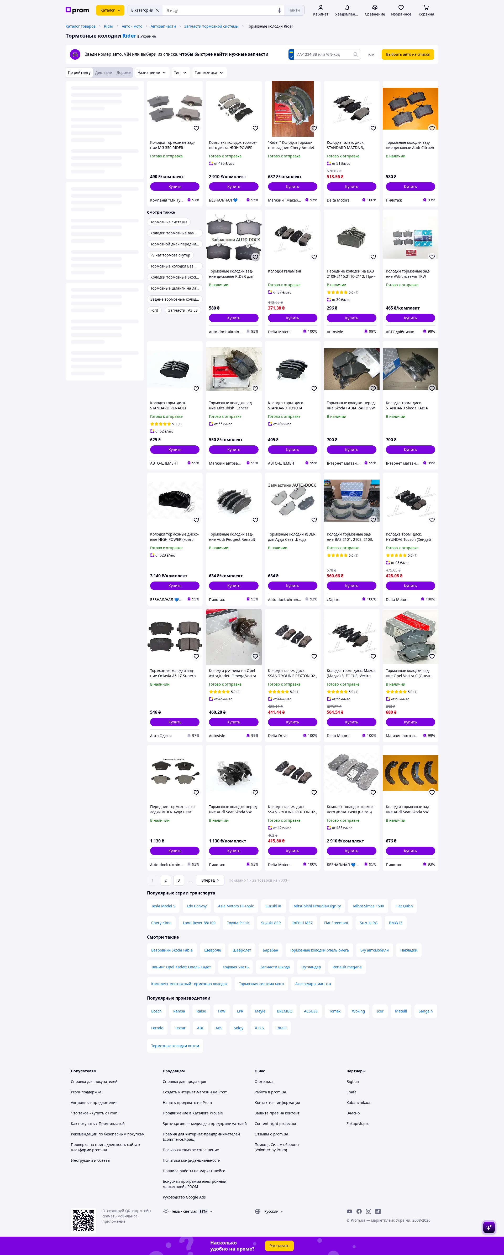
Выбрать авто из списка (408, 54)
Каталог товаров (81, 26)
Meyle (260, 1011)
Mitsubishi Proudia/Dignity (317, 905)
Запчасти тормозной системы (211, 26)
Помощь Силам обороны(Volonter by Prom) (277, 1147)
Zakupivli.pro (357, 1123)
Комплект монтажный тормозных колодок (189, 983)
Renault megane (347, 966)
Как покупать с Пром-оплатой (98, 1123)
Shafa (351, 1091)
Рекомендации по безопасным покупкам (107, 1133)
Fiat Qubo (404, 905)
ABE (200, 1027)
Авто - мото (132, 26)
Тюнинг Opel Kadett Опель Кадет (181, 966)
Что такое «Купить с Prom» (95, 1112)
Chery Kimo (161, 922)
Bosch (156, 1011)
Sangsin (426, 1011)
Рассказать (279, 1245)
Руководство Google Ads (184, 1197)
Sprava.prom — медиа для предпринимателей (205, 1123)
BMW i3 (395, 922)
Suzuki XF (273, 905)
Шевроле (212, 950)
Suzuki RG (368, 922)
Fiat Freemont (336, 922)
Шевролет (242, 950)
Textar (180, 1027)
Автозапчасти (163, 26)
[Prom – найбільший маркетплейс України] (77, 10)
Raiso (201, 1011)
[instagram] (368, 1211)
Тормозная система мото (261, 983)
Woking (358, 1011)
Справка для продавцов (184, 1081)
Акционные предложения (94, 1102)
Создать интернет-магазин (187, 1091)
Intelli (281, 1027)
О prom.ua (264, 1081)
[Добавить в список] (196, 128)
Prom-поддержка (86, 1091)
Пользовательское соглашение (191, 1149)
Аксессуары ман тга (313, 983)
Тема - (184, 1211)
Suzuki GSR (271, 922)
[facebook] (359, 1211)
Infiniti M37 (302, 922)
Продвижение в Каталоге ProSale (193, 1112)
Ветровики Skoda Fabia (172, 950)
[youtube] (349, 1211)
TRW (221, 1011)
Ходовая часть (236, 966)
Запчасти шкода (275, 966)
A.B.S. (260, 1027)
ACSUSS (311, 1011)
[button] (175, 186)
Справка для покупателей (94, 1081)
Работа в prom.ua (270, 1091)
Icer (380, 1011)
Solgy (238, 1027)
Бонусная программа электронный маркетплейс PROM (194, 1184)
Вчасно (353, 1112)
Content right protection (276, 1123)
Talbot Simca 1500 (368, 905)
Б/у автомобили (374, 950)
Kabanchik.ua (358, 1102)
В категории (142, 10)
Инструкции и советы (90, 1160)
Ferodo (157, 1027)
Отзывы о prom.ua (271, 1133)
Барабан (270, 950)
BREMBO (284, 1011)
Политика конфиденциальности (191, 1160)
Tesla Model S (163, 905)
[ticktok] (378, 1211)
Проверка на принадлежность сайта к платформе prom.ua (105, 1147)
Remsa (179, 1011)
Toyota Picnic (238, 922)
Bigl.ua (352, 1081)
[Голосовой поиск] (279, 10)
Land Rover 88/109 (199, 922)
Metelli (401, 1011)
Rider (108, 26)
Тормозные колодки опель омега (319, 950)
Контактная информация (277, 1102)
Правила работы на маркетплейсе (194, 1170)
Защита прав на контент (277, 1112)
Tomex (334, 1011)
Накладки (408, 950)
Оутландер (311, 966)
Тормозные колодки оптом (175, 1045)
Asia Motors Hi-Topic (236, 905)
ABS (219, 1027)
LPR (240, 1011)
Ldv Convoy (197, 905)
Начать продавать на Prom (187, 1102)
